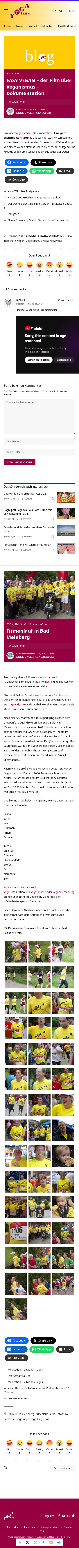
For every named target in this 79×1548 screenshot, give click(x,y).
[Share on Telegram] (43, 1542)
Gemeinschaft (14, 73)
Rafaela (24, 109)
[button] (7, 11)
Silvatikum (9, 1419)
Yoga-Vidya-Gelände (20, 704)
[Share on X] (28, 1542)
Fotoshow (62, 1414)
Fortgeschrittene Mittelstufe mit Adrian (27, 544)
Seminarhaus (56, 235)
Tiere (68, 235)
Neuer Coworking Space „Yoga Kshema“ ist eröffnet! (39, 220)
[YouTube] (63, 1515)
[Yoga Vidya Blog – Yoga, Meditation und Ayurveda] (9, 1516)
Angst (70, 142)
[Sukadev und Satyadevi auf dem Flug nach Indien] (66, 530)
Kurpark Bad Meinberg (57, 695)
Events (28, 624)
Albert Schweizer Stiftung (33, 235)
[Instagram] (69, 1515)
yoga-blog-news (39, 1419)
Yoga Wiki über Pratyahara (23, 191)
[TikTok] (73, 1515)
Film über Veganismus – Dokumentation (28, 133)
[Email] (51, 1542)
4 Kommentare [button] (64, 1468)
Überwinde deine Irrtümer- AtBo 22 (25, 493)
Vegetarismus (34, 240)
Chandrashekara (28, 653)
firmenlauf (42, 1414)
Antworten (67, 300)
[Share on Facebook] (20, 1542)
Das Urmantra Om (19, 1375)
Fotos (52, 1414)
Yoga (46, 240)
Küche (54, 910)
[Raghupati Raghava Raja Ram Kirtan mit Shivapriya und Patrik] (66, 513)
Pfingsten (13, 214)
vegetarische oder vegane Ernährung (52, 892)
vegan (20, 240)
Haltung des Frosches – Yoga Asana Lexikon (34, 197)
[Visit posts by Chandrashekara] (10, 655)
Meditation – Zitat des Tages (25, 1369)
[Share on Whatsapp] (36, 1542)
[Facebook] (59, 1515)
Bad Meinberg (14, 624)
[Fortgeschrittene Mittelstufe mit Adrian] (66, 548)
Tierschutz (10, 240)
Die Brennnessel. (18, 1398)
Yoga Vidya (56, 240)
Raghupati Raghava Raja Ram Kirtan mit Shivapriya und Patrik (28, 512)
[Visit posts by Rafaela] (10, 111)
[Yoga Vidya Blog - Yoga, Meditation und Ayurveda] (20, 11)
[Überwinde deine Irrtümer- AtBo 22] (66, 497)
